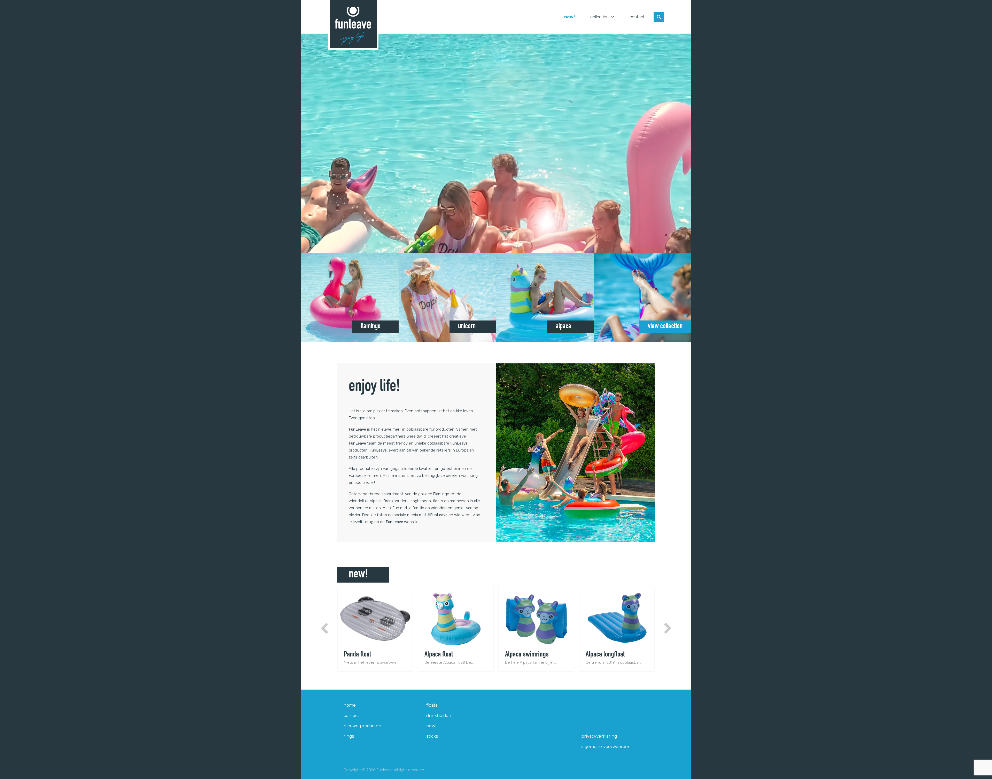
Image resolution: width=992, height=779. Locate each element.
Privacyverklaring (599, 736)
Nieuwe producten (362, 725)
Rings (349, 736)
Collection (599, 16)
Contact (637, 16)
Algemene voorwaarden (606, 746)
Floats (432, 705)
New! (569, 16)
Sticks (432, 736)
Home (350, 705)
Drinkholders (439, 715)
